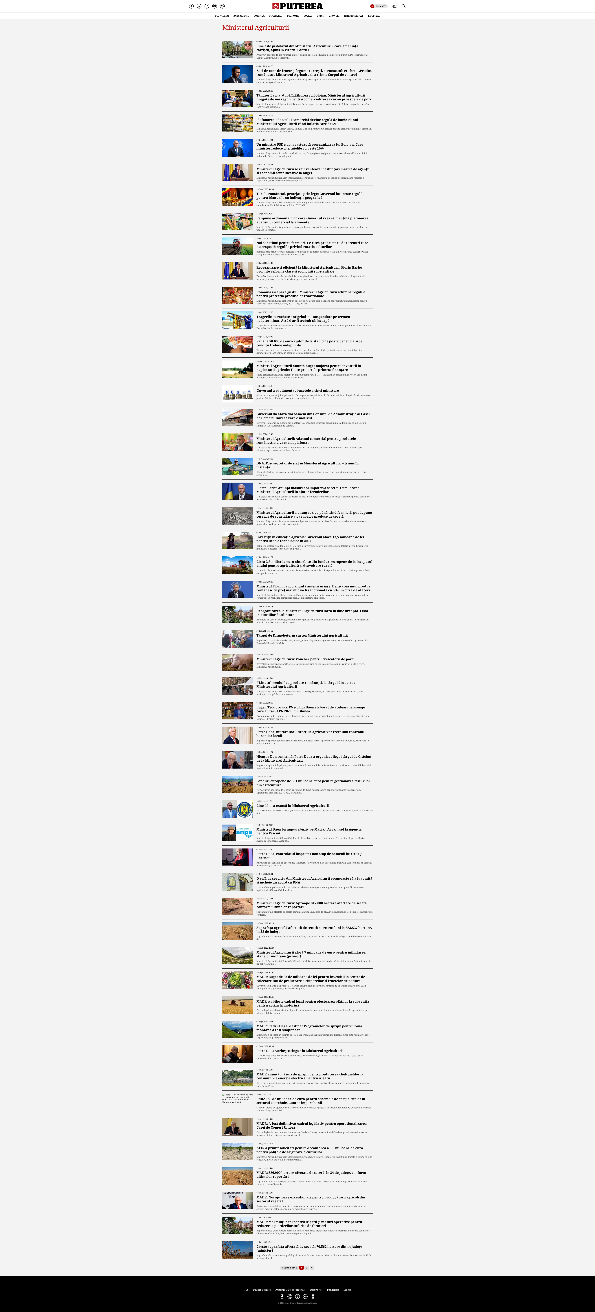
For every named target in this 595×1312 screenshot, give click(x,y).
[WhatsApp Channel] (222, 6)
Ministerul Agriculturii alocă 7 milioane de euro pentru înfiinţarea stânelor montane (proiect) (311, 954)
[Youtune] (214, 6)
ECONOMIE (293, 15)
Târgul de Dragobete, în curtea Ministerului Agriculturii (302, 635)
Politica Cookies (262, 1289)
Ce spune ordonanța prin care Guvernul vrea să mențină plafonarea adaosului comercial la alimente (312, 220)
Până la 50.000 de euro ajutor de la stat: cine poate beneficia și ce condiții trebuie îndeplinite (309, 343)
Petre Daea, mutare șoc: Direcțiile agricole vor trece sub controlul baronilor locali (310, 734)
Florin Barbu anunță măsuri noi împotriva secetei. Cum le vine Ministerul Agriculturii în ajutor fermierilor (307, 490)
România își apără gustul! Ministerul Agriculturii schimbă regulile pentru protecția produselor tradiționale (310, 294)
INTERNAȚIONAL (353, 15)
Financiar (275, 15)
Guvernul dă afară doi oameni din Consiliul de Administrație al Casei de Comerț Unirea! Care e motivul (313, 416)
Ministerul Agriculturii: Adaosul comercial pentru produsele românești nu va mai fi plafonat (306, 440)
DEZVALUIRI (222, 15)
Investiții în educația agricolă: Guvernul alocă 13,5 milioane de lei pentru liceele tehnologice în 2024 (310, 539)
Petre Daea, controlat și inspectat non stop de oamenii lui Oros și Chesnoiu (309, 856)
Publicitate (333, 1289)
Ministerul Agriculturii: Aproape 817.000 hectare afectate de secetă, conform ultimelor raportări (312, 905)
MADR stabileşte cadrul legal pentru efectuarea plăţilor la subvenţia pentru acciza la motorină (312, 1003)
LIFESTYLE (374, 15)
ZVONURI (334, 15)
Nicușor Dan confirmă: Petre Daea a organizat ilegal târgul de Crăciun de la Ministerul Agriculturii (313, 758)
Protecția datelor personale (290, 1289)
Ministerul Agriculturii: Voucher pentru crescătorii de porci (305, 659)
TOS (246, 1289)
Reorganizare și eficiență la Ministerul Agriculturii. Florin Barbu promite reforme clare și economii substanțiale (309, 269)
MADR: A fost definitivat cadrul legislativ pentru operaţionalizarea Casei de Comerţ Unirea (311, 1125)
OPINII (320, 15)
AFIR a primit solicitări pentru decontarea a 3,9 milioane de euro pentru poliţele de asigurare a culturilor (309, 1150)
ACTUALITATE (241, 15)
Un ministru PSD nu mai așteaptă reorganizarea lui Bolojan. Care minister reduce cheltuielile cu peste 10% (309, 146)
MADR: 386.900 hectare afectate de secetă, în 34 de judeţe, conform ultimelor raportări (311, 1174)
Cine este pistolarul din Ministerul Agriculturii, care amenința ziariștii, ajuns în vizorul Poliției (307, 48)
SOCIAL (308, 15)
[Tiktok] (207, 6)
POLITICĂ (259, 15)
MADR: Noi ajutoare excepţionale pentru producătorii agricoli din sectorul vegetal (310, 1199)
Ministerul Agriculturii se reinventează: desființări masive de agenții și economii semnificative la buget (312, 171)
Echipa (347, 1289)
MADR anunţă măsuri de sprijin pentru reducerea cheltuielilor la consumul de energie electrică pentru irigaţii (310, 1076)
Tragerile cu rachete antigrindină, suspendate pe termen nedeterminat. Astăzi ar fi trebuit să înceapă (303, 318)
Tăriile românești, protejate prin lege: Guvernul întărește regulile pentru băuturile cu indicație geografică (310, 195)
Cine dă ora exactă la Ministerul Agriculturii (292, 805)
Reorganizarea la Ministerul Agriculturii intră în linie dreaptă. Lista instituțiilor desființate (312, 613)
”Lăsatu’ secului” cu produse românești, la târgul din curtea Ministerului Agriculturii (305, 684)
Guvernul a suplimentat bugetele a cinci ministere (297, 390)
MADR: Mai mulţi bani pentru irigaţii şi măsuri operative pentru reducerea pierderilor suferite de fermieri (309, 1224)
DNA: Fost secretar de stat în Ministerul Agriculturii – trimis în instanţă (307, 465)
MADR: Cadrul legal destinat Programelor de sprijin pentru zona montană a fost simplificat (309, 1028)
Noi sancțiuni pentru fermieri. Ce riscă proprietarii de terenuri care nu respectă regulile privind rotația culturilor (312, 245)
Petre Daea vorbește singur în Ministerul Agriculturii (299, 1050)
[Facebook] (191, 6)
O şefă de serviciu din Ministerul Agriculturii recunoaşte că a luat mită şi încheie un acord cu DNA (314, 880)
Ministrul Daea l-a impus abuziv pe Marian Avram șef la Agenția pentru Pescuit (309, 831)
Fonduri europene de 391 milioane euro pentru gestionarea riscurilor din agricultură (313, 783)
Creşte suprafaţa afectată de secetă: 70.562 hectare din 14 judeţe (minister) (309, 1248)
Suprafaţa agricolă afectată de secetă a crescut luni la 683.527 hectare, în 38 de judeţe (314, 929)
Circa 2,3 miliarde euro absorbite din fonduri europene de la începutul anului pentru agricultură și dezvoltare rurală (314, 563)
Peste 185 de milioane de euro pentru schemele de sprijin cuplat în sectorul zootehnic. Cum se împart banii (310, 1101)
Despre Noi (316, 1289)
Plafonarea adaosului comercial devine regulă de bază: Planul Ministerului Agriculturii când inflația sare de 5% (307, 122)
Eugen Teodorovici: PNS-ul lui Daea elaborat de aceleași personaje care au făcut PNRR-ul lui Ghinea (310, 709)
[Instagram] (199, 6)
